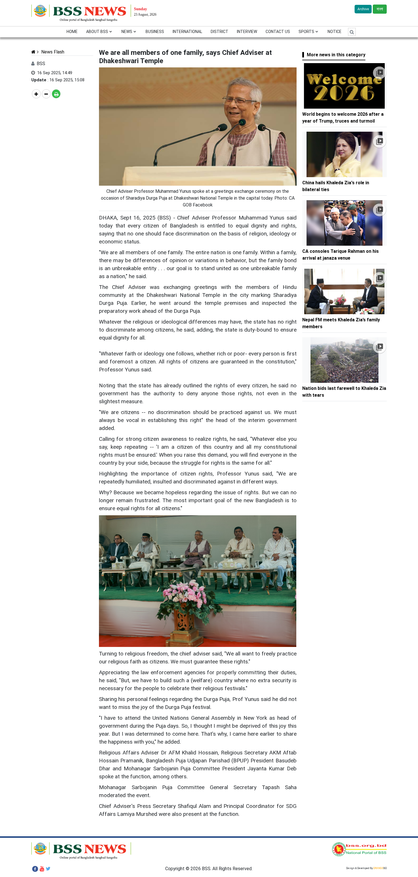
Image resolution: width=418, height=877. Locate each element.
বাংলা (379, 9)
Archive (363, 9)
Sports (306, 31)
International (187, 31)
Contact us (278, 31)
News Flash (52, 52)
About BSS (97, 31)
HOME (72, 31)
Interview (247, 31)
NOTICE (335, 31)
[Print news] (56, 93)
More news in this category (336, 54)
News (126, 31)
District (219, 31)
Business (155, 31)
